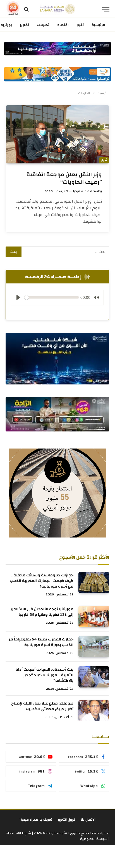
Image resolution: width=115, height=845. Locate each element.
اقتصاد (63, 25)
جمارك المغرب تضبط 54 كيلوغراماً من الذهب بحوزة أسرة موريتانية (40, 642)
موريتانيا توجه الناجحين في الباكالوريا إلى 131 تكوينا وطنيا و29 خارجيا (41, 611)
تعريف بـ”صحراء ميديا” (36, 819)
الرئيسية (98, 25)
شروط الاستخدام (18, 833)
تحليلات (43, 25)
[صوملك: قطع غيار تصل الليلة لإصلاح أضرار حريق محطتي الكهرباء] (93, 710)
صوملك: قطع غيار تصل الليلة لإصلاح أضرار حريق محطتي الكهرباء (42, 706)
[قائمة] (105, 9)
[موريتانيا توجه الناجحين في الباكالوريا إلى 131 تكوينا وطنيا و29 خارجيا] (93, 616)
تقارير (24, 25)
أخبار (80, 25)
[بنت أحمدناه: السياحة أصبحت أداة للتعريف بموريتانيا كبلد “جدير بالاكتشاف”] (93, 676)
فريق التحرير (66, 819)
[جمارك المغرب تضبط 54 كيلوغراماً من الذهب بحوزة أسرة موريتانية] (93, 646)
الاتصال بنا (88, 819)
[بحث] (26, 9)
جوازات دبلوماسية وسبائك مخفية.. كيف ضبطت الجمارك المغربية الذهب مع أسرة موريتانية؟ (41, 581)
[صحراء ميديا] (57, 9)
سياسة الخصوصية (93, 838)
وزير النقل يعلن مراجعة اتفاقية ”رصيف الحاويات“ (64, 178)
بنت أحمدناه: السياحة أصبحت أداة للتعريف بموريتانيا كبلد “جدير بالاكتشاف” (44, 675)
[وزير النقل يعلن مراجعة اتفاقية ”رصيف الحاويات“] (57, 134)
